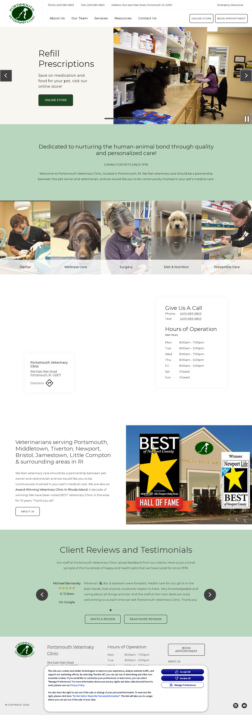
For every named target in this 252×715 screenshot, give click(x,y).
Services (101, 18)
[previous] (6, 76)
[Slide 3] (141, 119)
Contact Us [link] (147, 18)
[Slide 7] (131, 610)
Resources (123, 18)
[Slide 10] (141, 610)
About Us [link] (57, 18)
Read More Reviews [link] (146, 619)
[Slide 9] (138, 610)
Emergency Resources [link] (230, 5)
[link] (22, 13)
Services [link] (52, 116)
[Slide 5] (124, 610)
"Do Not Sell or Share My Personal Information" (96, 696)
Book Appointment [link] (231, 18)
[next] (246, 76)
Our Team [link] (79, 18)
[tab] (172, 335)
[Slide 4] (121, 610)
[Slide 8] (134, 610)
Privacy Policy (77, 685)
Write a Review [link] (102, 619)
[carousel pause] (247, 119)
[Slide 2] (126, 118)
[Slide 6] (127, 610)
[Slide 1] (110, 118)
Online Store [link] (201, 18)
